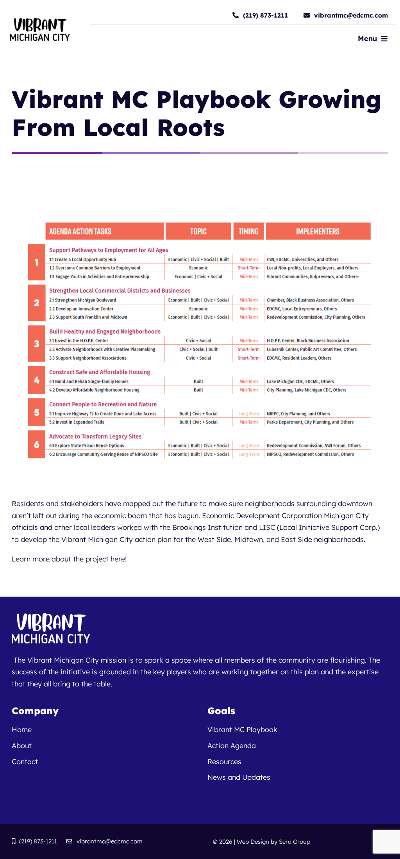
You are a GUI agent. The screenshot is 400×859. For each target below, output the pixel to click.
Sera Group (294, 841)
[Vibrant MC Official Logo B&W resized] (39, 21)
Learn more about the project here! (69, 558)
